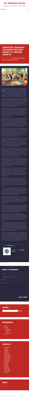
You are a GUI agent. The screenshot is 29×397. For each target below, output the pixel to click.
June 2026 (6, 349)
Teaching (8, 329)
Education (8, 58)
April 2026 (6, 352)
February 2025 (7, 368)
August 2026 (6, 347)
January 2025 (7, 370)
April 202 (6, 372)
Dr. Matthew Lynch (14, 3)
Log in (5, 385)
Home (3, 58)
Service (7, 331)
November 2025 (7, 358)
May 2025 (6, 365)
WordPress (19, 395)
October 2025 (7, 359)
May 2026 (6, 351)
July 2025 (6, 362)
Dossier (5, 328)
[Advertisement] (14, 29)
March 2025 (6, 367)
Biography (6, 326)
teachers (3, 89)
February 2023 (7, 371)
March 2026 (6, 353)
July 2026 (6, 348)
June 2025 (6, 363)
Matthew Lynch (11, 245)
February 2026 (7, 354)
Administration (9, 333)
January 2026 (7, 356)
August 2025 (6, 361)
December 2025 (7, 357)
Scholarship (8, 330)
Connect (6, 334)
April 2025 (6, 366)
